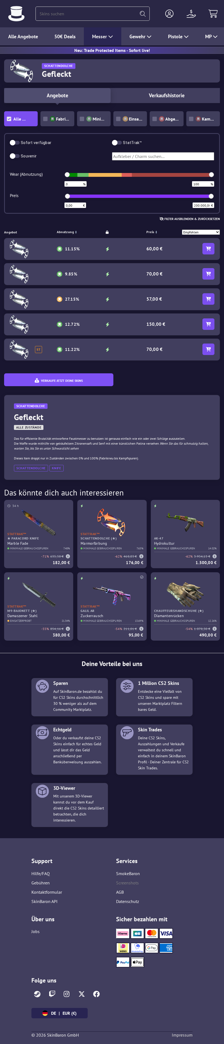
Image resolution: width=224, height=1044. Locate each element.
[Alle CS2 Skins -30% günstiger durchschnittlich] (16, 13)
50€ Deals (65, 36)
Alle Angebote (23, 36)
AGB (120, 892)
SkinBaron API (44, 901)
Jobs (35, 931)
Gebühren (40, 882)
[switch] (15, 143)
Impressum (182, 1035)
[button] (169, 13)
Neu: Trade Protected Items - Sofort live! (112, 50)
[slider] (67, 174)
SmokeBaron (128, 873)
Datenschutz (127, 901)
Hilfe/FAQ (40, 873)
